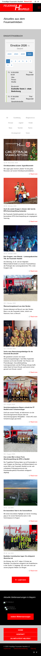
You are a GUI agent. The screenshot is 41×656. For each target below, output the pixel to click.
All (7, 118)
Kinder (31, 123)
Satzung (33, 648)
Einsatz (10, 123)
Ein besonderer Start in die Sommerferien (18, 510)
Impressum (7, 648)
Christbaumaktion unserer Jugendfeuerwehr (18, 165)
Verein (28, 133)
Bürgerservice (30, 118)
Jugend (21, 123)
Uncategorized (15, 133)
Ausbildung (16, 118)
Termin (30, 128)
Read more (34, 174)
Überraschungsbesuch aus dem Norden (17, 306)
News (10, 128)
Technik (20, 128)
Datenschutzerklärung (21, 648)
